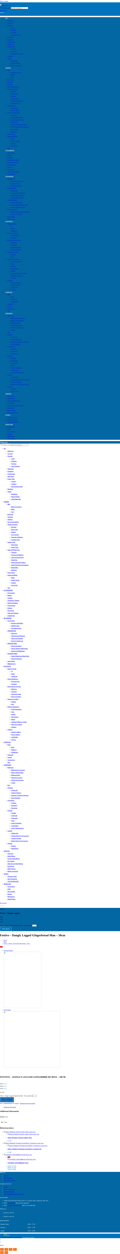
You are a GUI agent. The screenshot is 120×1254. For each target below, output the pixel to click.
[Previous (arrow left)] (2, 1252)
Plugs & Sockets (16, 697)
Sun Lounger (15, 535)
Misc (9, 762)
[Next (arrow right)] (6, 1252)
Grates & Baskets (16, 823)
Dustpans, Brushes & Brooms (19, 795)
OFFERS (6, 874)
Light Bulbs (14, 737)
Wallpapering (11, 664)
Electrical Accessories (14, 686)
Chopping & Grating (13, 600)
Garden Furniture (13, 524)
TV (12, 671)
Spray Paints (11, 661)
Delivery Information (9, 1189)
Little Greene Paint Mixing (15, 864)
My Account (3, 10)
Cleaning (10, 788)
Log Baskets (14, 826)
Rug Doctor (11, 866)
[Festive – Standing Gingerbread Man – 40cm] (22, 1007)
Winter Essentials (13, 871)
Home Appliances (13, 679)
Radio (13, 674)
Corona (10, 757)
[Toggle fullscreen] (6, 1249)
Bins (9, 785)
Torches (13, 740)
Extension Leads (16, 694)
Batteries (14, 689)
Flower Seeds (15, 580)
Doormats (14, 805)
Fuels (12, 821)
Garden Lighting (16, 732)
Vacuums (14, 684)
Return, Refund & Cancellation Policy (14, 1194)
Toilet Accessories (16, 778)
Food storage (11, 605)
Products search (6, 8)
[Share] (11, 1249)
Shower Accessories (17, 780)
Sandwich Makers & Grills (19, 722)
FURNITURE (7, 742)
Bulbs (13, 578)
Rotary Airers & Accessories (19, 841)
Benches (13, 527)
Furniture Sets (15, 540)
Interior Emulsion (16, 646)
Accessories (11, 593)
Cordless (13, 484)
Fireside (10, 811)
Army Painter (11, 891)
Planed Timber (15, 497)
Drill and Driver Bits (17, 487)
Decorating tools (16, 628)
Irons (12, 712)
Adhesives (11, 451)
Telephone (14, 676)
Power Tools (11, 479)
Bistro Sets (14, 530)
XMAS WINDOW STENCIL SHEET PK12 (20, 1137)
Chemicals (14, 790)
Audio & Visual (12, 669)
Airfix (9, 889)
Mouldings (14, 494)
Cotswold (10, 755)
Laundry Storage (16, 838)
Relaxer (13, 532)
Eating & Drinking (13, 603)
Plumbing (10, 489)
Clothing (10, 519)
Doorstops (14, 808)
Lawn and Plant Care (14, 550)
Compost (14, 552)
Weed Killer (14, 567)
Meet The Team (8, 1178)
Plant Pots (14, 560)
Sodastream (11, 616)
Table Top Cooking (16, 724)
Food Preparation (16, 709)
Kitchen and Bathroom (18, 651)
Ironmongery (11, 474)
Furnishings (11, 800)
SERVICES (7, 851)
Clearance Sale (12, 876)
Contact (6, 1187)
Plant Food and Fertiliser (18, 562)
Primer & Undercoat (17, 641)
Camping (10, 517)
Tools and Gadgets (13, 613)
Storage (10, 843)
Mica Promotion (12, 879)
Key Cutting (11, 861)
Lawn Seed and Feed (17, 557)
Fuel (12, 512)
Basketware (14, 848)
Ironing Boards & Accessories (20, 836)
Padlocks (14, 461)
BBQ (9, 504)
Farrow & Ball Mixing (14, 859)
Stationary (11, 469)
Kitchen (10, 608)
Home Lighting (15, 735)
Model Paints (11, 899)
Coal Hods (14, 816)
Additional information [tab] (10, 1107)
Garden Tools (11, 542)
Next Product (7, 1010)
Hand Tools (11, 476)
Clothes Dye (14, 833)
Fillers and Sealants (17, 638)
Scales (13, 783)
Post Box (13, 464)
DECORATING (8, 618)
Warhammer (11, 897)
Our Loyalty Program (9, 1180)
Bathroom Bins (15, 775)
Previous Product (8, 950)
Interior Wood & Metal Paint (19, 649)
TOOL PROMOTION (13, 881)
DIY (5, 449)
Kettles (13, 714)
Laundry (10, 831)
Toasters (13, 727)
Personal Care (15, 681)
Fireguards (14, 818)
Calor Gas (10, 854)
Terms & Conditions (9, 1191)
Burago (10, 894)
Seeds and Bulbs (12, 575)
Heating (13, 702)
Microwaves (15, 717)
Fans (12, 704)
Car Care (10, 454)
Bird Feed (10, 514)
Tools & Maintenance (17, 828)
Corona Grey (11, 760)
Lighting (10, 729)
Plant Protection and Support (19, 565)
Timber (10, 492)
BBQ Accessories (16, 507)
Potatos (13, 583)
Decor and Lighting (13, 522)
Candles (13, 813)
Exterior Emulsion (16, 659)
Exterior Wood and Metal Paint (20, 656)
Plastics (13, 846)
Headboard (14, 752)
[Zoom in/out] (2, 1249)
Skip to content (4, 1)
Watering (14, 570)
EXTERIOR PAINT (12, 654)
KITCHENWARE (8, 590)
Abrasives (14, 633)
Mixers (13, 719)
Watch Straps (12, 869)
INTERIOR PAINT (12, 643)
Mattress (14, 750)
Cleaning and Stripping (18, 636)
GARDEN (6, 502)
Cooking (10, 598)
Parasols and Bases (17, 537)
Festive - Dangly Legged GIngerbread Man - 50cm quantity (16, 925)
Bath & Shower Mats (17, 773)
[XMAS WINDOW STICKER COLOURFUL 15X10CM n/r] (32, 1067)
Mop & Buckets (15, 798)
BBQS (13, 509)
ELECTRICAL (7, 666)
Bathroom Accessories (18, 770)
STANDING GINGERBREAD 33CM (18, 1163)
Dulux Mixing (11, 856)
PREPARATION (12, 631)
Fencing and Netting (17, 555)
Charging (14, 692)
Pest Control (11, 573)
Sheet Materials (16, 499)
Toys (9, 588)
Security (10, 456)
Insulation (11, 471)
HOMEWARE (7, 765)
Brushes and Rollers (17, 623)
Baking (10, 595)
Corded (13, 481)
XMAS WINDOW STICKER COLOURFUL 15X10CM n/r (24, 1149)
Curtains (13, 803)
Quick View (32, 1132)
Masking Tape (15, 626)
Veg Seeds (14, 585)
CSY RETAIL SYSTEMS (28, 1237)
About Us (6, 1175)
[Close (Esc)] (15, 1249)
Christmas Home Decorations (27, 1103)
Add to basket (6, 929)
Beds (9, 745)
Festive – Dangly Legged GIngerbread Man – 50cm (17, 943)
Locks (13, 459)
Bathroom (10, 767)
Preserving (11, 611)
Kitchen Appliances (13, 707)
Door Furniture (15, 466)
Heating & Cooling (13, 699)
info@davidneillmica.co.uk (14, 1205)
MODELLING (7, 884)
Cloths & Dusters (16, 793)
